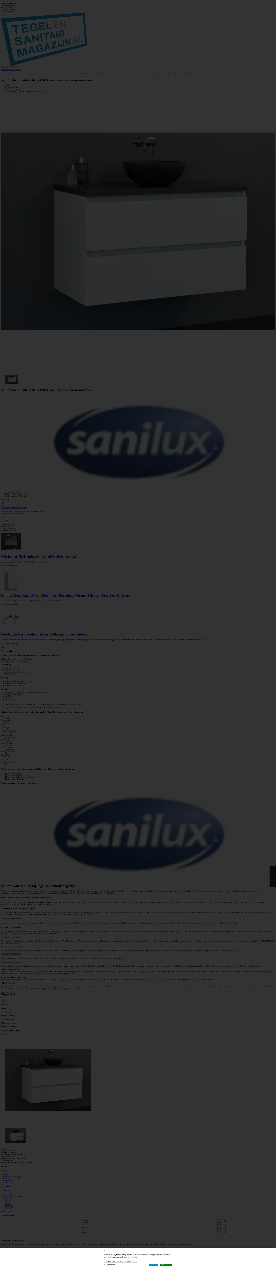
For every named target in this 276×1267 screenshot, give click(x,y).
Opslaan (153, 1265)
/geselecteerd (109, 1265)
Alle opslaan (166, 1265)
